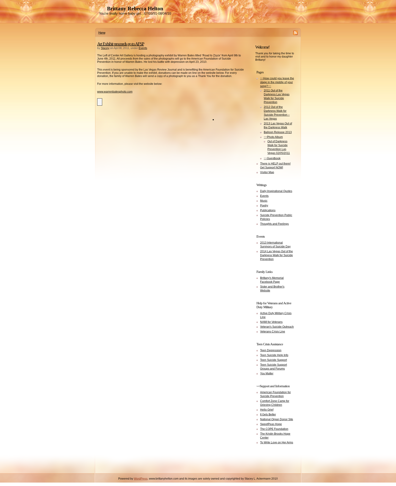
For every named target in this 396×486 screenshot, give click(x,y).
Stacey (105, 48)
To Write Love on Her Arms (276, 442)
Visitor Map (267, 172)
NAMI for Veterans (271, 322)
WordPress (141, 478)
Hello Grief (266, 409)
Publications (267, 210)
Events (143, 48)
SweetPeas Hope (271, 424)
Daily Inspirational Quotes (276, 191)
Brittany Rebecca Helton (135, 8)
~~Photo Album (273, 137)
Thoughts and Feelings (274, 223)
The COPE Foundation (274, 429)
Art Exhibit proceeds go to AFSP (120, 43)
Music (263, 200)
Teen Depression (270, 350)
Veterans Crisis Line (272, 331)
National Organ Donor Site (276, 419)
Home (101, 32)
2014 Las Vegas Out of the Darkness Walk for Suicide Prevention (276, 255)
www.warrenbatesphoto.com (114, 91)
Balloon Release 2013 (278, 132)
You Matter (266, 373)
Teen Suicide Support (273, 360)
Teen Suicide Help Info (274, 355)
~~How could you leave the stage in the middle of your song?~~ (277, 82)
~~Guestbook (272, 158)
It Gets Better (268, 414)
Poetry (264, 205)
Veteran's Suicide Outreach (277, 326)
